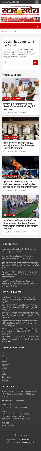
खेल (3, 371)
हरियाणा (18, 98)
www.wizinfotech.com (25, 442)
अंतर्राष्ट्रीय (6, 137)
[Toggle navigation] (5, 26)
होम (3, 352)
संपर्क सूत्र (5, 380)
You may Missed (12, 74)
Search (35, 62)
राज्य (13, 98)
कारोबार (4, 368)
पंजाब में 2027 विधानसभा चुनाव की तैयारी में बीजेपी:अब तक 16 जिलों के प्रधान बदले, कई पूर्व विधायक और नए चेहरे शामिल (20, 315)
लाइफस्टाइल (5, 365)
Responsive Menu (37, 2)
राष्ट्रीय (13, 215)
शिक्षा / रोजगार (6, 377)
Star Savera (21, 112)
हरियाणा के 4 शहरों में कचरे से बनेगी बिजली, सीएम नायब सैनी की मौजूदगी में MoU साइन (19, 106)
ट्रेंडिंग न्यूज (7, 98)
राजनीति (4, 362)
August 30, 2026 (9, 112)
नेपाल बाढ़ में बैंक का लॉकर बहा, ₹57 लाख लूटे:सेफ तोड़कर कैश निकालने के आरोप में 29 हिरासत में (18, 145)
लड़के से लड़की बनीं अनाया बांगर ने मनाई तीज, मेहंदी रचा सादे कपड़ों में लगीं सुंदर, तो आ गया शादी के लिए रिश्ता (19, 298)
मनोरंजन (4, 374)
